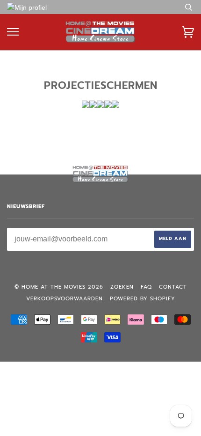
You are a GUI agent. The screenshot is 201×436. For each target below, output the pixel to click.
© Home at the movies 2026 (58, 287)
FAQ (146, 287)
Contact (173, 287)
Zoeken (122, 287)
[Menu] (13, 32)
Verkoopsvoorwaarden (64, 299)
